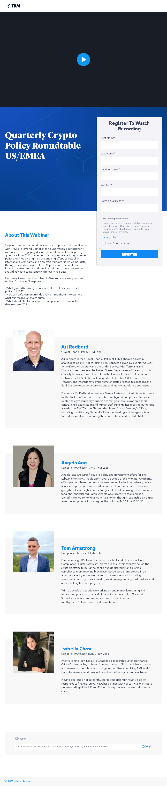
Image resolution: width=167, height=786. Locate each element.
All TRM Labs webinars (17, 781)
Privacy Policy (109, 237)
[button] (83, 59)
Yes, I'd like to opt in (118, 243)
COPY (146, 747)
